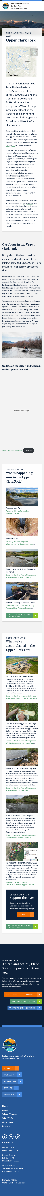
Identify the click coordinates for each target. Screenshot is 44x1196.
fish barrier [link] (17, 825)
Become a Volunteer (23, 1001)
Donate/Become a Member (20, 995)
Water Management (21, 542)
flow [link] (15, 212)
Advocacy (9, 511)
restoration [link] (10, 145)
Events (8, 1088)
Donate (23, 914)
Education (33, 698)
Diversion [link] (31, 569)
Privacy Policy (9, 1180)
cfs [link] (21, 823)
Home (5, 1106)
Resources (6, 1126)
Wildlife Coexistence (13, 743)
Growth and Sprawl (26, 544)
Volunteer (10, 1081)
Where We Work (9, 1114)
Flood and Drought (24, 608)
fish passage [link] (30, 324)
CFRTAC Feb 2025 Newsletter (12, 450)
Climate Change (23, 790)
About (5, 1110)
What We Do (7, 1118)
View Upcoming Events (22, 1008)
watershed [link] (10, 170)
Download (28, 450)
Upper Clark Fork (28, 885)
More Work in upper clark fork (19, 615)
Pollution (17, 885)
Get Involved (7, 1122)
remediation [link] (28, 203)
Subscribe (9, 1094)
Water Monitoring (12, 544)
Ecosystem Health (24, 577)
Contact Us (7, 1142)
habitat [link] (9, 134)
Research (24, 698)
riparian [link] (12, 324)
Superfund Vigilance (13, 513)
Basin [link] (9, 36)
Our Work (9, 1075)
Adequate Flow (11, 577)
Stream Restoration (21, 511)
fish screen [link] (31, 738)
